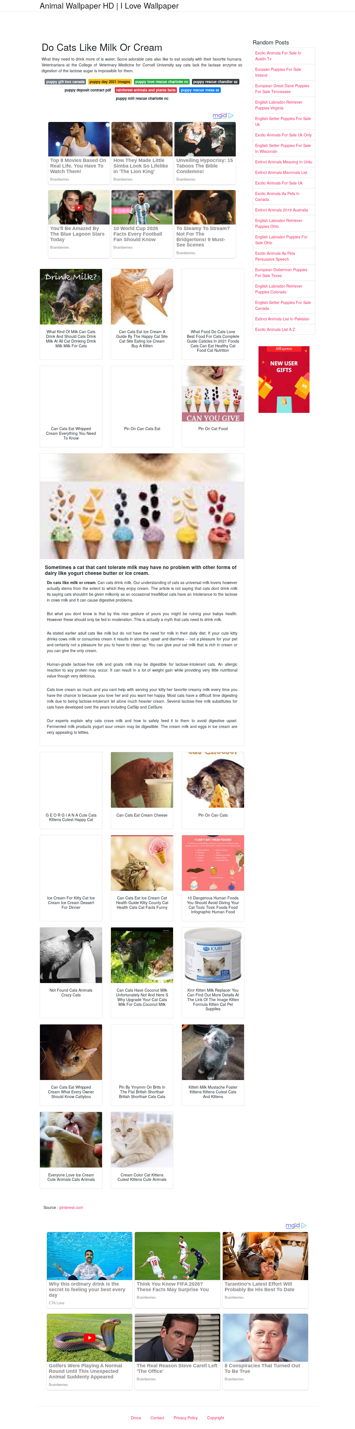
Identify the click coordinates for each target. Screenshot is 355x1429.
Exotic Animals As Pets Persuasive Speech (275, 256)
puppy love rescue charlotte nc (161, 81)
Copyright (215, 1417)
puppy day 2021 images (110, 81)
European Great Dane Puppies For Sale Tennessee (282, 88)
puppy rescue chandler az (215, 81)
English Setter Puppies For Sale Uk (283, 121)
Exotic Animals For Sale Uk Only (283, 135)
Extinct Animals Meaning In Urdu (283, 161)
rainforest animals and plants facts (146, 90)
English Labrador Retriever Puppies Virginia (278, 105)
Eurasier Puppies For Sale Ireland (278, 72)
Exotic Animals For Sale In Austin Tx (278, 55)
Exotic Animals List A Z (275, 329)
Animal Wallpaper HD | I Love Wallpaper (109, 5)
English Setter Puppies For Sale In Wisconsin (283, 148)
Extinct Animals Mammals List (281, 172)
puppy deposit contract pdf (88, 90)
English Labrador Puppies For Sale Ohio (281, 239)
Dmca (136, 1417)
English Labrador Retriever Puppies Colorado (278, 289)
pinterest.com (71, 1207)
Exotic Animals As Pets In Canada (277, 196)
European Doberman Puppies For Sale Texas (281, 272)
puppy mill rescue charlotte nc (142, 98)
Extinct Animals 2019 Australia (281, 210)
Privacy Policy (186, 1417)
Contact (157, 1417)
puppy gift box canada (65, 81)
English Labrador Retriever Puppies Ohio (278, 223)
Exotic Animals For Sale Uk (279, 183)
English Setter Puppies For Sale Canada (283, 305)
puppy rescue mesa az (200, 90)
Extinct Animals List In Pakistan (282, 318)
